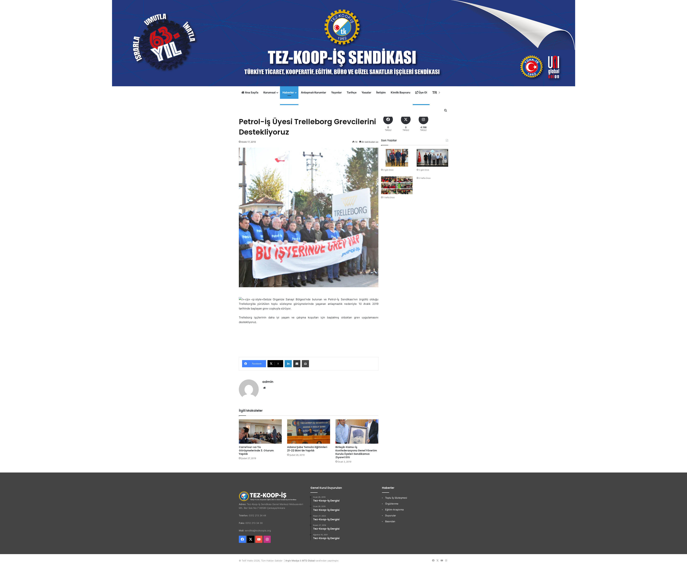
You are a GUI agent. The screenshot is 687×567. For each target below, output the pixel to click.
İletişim (381, 92)
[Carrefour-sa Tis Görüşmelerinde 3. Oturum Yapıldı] (260, 431)
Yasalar (366, 92)
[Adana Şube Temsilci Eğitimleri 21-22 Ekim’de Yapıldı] (308, 431)
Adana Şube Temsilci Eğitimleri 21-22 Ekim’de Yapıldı (307, 448)
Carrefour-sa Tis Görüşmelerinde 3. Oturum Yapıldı (256, 450)
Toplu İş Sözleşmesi (396, 497)
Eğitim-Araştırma (394, 509)
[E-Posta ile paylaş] (296, 363)
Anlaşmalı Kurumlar (313, 92)
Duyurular (390, 515)
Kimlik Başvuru (400, 92)
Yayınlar (336, 92)
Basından (390, 521)
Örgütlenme (391, 503)
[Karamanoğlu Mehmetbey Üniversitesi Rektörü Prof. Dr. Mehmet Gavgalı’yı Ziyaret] (432, 158)
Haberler (288, 92)
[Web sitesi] (264, 388)
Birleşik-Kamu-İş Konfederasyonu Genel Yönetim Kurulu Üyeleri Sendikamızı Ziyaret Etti (356, 452)
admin (267, 381)
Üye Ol (422, 92)
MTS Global (308, 560)
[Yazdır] (305, 363)
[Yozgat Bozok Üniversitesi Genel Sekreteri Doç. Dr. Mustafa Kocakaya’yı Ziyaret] (397, 158)
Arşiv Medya (292, 560)
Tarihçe (352, 92)
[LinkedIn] (288, 363)
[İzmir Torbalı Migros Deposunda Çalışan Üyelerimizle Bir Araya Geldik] (397, 185)
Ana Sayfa (251, 92)
